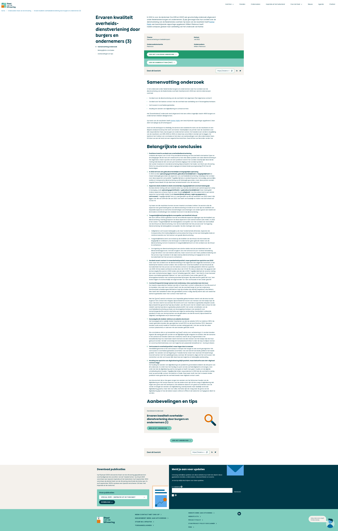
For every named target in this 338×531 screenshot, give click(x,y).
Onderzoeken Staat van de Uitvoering (19, 11)
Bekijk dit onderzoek (158, 428)
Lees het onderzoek (180, 440)
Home (3, 11)
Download (105, 502)
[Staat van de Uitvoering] (106, 520)
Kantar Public (175, 121)
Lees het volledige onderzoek (161, 54)
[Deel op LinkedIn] (236, 71)
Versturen (237, 492)
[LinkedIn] (239, 513)
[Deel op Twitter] (240, 71)
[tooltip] (181, 487)
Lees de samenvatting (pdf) (161, 62)
